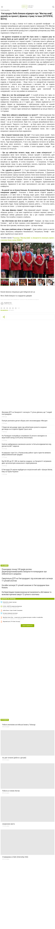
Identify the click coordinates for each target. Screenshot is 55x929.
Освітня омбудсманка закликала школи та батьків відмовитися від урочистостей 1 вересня (26, 445)
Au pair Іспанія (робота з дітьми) (14, 758)
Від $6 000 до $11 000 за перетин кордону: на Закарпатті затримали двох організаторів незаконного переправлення (26, 462)
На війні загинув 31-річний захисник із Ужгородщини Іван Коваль (25, 586)
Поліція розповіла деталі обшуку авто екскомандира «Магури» (25, 421)
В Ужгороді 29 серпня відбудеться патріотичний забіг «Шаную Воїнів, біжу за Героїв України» (27, 471)
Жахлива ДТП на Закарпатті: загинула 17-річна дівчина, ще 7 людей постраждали (27, 413)
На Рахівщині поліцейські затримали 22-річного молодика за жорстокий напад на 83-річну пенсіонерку (24, 437)
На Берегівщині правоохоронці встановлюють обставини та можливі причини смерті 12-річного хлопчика (26, 593)
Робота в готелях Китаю (11, 791)
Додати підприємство (27, 625)
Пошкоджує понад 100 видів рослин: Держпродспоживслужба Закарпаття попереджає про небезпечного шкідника (24, 571)
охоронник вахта (8, 824)
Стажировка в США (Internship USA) (15, 857)
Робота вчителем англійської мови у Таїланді (18, 725)
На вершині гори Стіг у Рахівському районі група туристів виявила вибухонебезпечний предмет (26, 454)
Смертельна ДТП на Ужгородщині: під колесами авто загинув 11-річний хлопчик (27, 579)
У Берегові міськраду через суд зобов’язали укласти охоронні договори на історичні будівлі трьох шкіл (24, 428)
